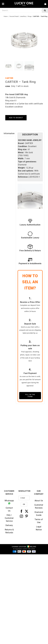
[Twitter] (26, 511)
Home (6, 16)
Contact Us (9, 509)
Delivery (9, 525)
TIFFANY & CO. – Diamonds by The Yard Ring (14, 441)
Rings (30, 16)
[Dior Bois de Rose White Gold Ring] (34, 418)
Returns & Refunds (9, 531)
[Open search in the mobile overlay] (24, 10)
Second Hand (14, 16)
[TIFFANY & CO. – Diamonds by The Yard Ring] (14, 418)
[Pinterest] (26, 516)
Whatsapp (9, 500)
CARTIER (9, 78)
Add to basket (16, 118)
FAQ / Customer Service (9, 518)
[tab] (30, 134)
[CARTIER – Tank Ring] (34, 452)
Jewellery (23, 16)
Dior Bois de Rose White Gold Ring (34, 440)
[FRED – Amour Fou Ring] (14, 452)
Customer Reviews (38, 506)
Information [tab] (9, 133)
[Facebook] (21, 511)
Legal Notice (39, 528)
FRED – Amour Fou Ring (14, 474)
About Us (39, 500)
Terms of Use (39, 521)
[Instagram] (21, 516)
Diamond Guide (39, 513)
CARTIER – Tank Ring (34, 473)
